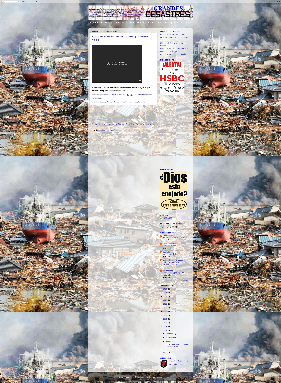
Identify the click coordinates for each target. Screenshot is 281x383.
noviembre (170, 337)
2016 (165, 323)
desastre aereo (116, 102)
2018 (165, 315)
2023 (165, 300)
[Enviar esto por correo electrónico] (93, 98)
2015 (165, 327)
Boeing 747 (104, 102)
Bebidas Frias (168, 271)
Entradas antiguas (145, 124)
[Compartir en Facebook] (99, 98)
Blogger (159, 377)
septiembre (170, 341)
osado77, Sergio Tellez (179, 361)
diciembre (170, 334)
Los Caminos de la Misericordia (174, 238)
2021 (165, 308)
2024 (165, 296)
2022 (165, 304)
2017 (165, 319)
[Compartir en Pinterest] (101, 98)
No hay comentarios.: (143, 95)
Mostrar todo (185, 280)
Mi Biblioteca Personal (171, 244)
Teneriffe (141, 102)
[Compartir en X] (97, 98)
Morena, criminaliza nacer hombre (173, 54)
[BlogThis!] (95, 98)
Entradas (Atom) (108, 130)
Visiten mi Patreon (169, 246)
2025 (165, 293)
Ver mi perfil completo (177, 364)
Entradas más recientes (104, 124)
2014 (165, 330)
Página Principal (126, 124)
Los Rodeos (126, 102)
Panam (134, 102)
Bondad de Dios (169, 236)
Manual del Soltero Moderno (174, 260)
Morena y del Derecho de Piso (172, 34)
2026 (165, 289)
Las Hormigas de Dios (170, 254)
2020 (165, 311)
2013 (165, 352)
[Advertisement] (132, 114)
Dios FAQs (166, 252)
